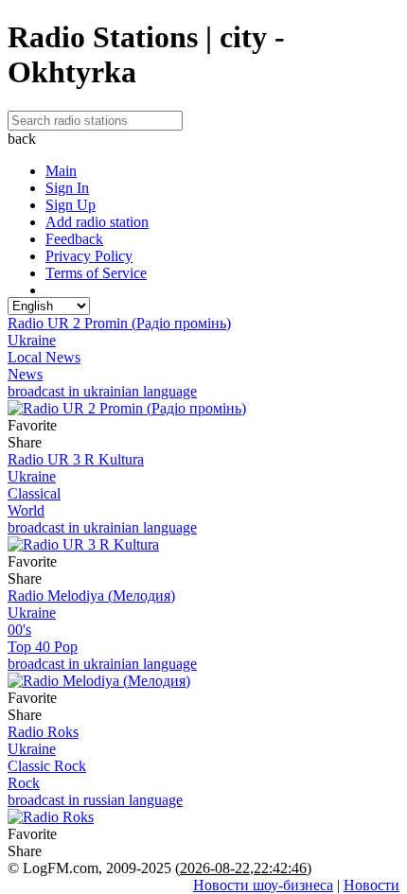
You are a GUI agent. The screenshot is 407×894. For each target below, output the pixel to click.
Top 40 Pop (43, 647)
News (25, 374)
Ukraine (32, 340)
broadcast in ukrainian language (102, 391)
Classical (34, 493)
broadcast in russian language (95, 800)
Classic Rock (47, 766)
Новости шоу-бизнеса (263, 885)
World (26, 510)
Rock (24, 783)
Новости (371, 885)
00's (19, 630)
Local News (44, 357)
